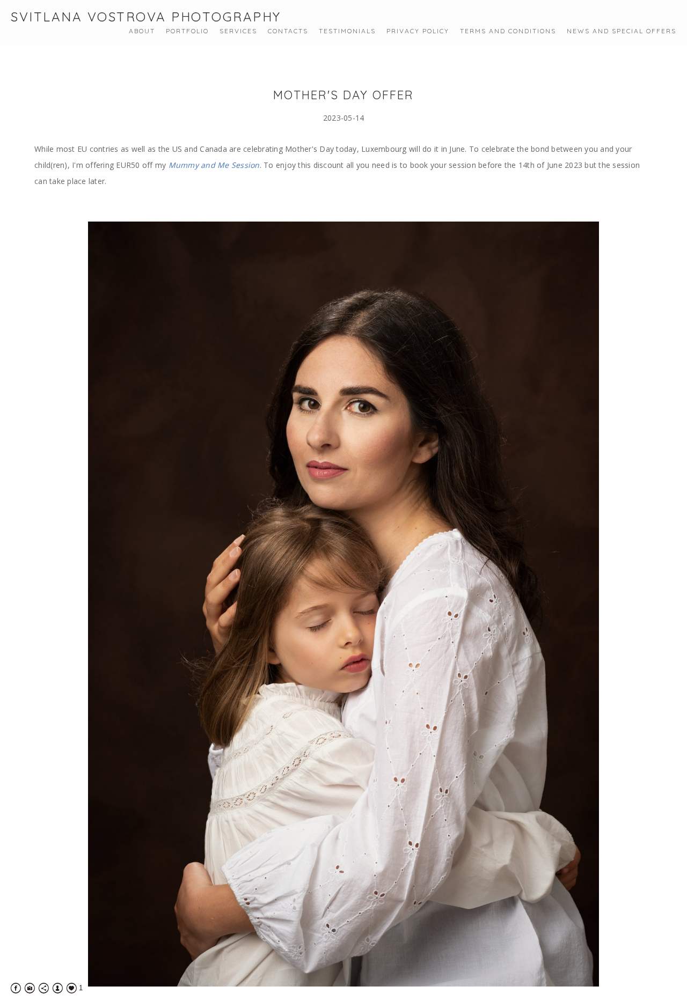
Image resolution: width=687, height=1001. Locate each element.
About (142, 31)
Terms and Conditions (508, 31)
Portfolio (187, 31)
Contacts (288, 31)
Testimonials (347, 31)
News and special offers (621, 31)
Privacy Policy (417, 31)
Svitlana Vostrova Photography (146, 17)
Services (238, 31)
